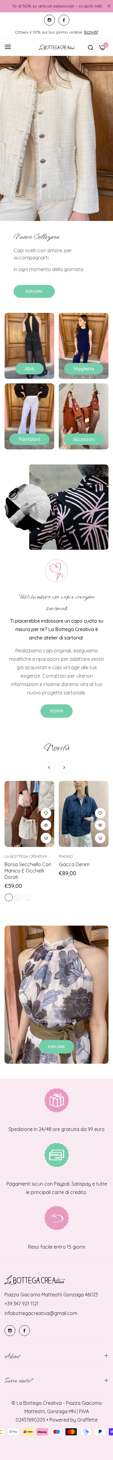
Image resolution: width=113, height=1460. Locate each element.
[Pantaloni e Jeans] (29, 416)
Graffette (87, 1420)
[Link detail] (49, 20)
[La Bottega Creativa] (57, 47)
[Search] (90, 47)
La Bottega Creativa (26, 856)
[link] (56, 507)
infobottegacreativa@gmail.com (41, 1313)
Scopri (56, 711)
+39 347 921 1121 (22, 1304)
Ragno (66, 856)
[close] (108, 6)
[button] (64, 767)
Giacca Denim (74, 864)
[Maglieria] (83, 346)
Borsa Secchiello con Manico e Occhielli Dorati (28, 870)
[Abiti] (29, 346)
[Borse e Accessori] (83, 416)
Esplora (34, 291)
